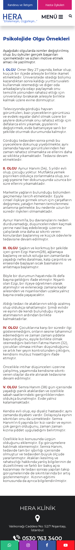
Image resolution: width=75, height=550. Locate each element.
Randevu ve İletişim (20, 5)
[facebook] (47, 545)
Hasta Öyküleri (54, 5)
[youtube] (66, 545)
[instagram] (28, 545)
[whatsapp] (9, 545)
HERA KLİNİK (37, 508)
